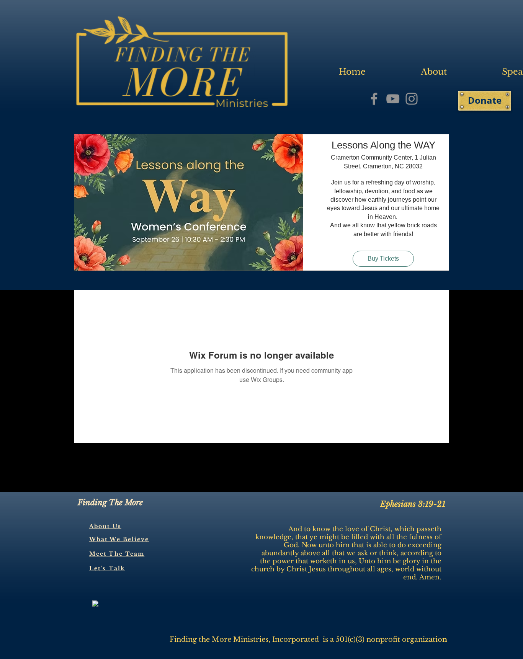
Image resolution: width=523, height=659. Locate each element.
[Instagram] (412, 99)
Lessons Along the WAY (383, 145)
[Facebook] (374, 99)
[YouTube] (393, 99)
